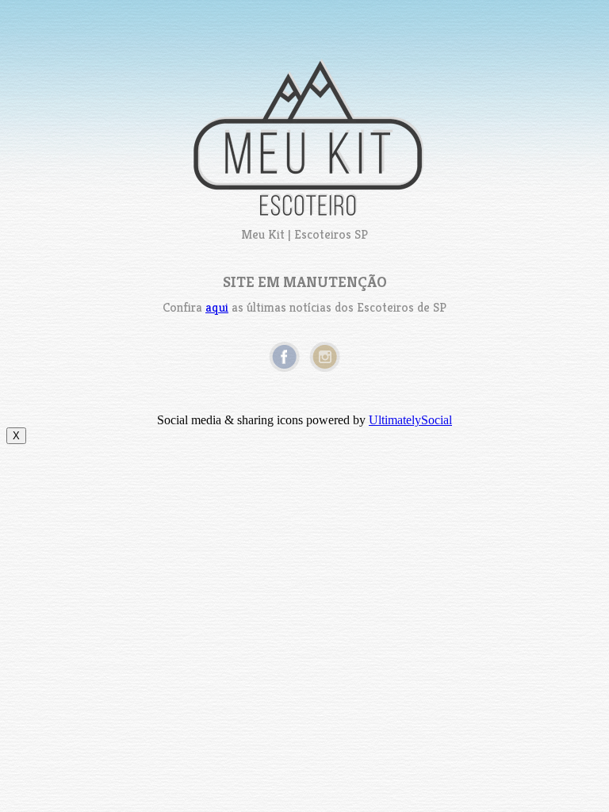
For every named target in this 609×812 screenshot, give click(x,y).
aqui (216, 307)
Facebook (284, 357)
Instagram (324, 357)
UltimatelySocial (410, 420)
